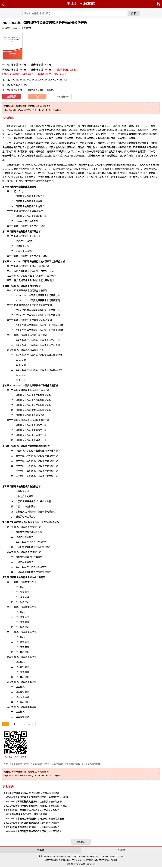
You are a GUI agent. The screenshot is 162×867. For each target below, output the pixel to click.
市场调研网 (87, 4)
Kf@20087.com (19, 84)
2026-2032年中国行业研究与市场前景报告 (31, 827)
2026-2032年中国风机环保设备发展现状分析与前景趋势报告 (62, 164)
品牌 (29, 516)
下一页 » (28, 724)
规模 (127, 164)
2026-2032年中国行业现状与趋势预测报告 (33, 831)
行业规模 (30, 390)
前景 (97, 173)
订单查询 (37, 96)
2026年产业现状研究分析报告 (25, 814)
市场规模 (44, 300)
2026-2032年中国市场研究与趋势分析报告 (31, 823)
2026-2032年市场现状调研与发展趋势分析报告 (31, 810)
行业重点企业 (23, 577)
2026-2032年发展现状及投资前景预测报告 (33, 801)
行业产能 (44, 310)
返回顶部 (81, 841)
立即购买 (11, 96)
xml (94, 864)
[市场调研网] (158, 4)
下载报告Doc (62, 96)
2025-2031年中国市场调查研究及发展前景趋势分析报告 (36, 797)
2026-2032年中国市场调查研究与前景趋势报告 (34, 818)
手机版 (71, 4)
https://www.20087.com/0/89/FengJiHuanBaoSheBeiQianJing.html (32, 110)
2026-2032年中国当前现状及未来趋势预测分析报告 (36, 806)
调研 (15, 164)
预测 (60, 370)
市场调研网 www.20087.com (78, 864)
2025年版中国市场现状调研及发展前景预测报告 (32, 793)
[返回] (3, 4)
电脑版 (121, 850)
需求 (58, 134)
